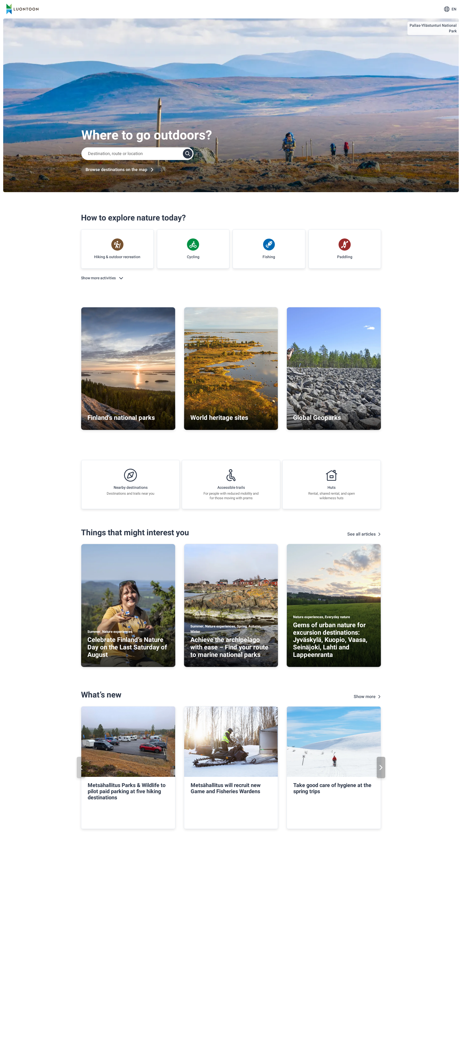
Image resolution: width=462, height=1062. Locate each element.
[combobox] (137, 153)
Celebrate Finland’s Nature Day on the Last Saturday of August (127, 647)
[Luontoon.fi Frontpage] (22, 9)
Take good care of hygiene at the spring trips (332, 788)
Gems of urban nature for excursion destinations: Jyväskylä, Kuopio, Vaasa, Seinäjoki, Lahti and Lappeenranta (330, 640)
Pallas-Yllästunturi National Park (433, 28)
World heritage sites (219, 418)
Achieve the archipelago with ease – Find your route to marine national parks (229, 647)
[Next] (381, 767)
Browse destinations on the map (116, 169)
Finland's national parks (121, 418)
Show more (365, 696)
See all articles (361, 534)
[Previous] (81, 767)
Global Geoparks (317, 418)
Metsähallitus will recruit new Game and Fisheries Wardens (226, 788)
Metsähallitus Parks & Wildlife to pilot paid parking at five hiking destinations (126, 791)
